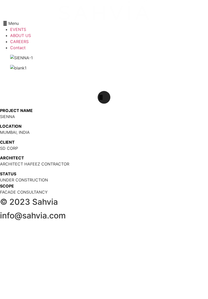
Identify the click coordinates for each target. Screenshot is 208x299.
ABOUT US (20, 35)
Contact (18, 47)
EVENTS (18, 29)
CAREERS (19, 41)
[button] (104, 23)
